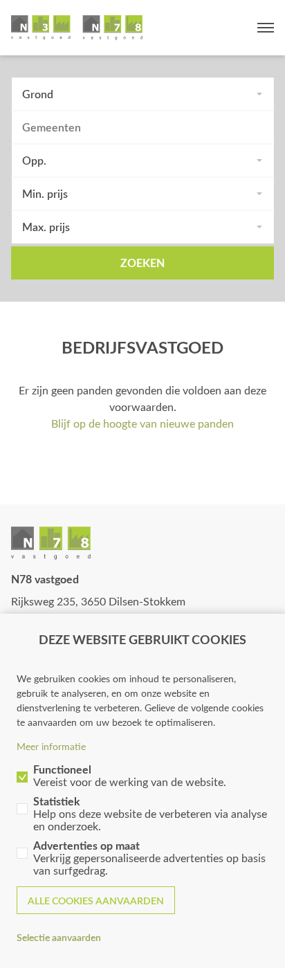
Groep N (76, 27)
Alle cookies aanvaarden (96, 900)
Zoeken (142, 262)
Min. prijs (45, 193)
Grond (37, 93)
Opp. (34, 160)
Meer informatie (51, 746)
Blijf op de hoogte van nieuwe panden (142, 423)
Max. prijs (46, 226)
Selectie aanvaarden (59, 937)
